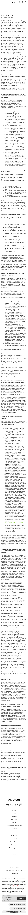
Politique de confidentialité (14, 861)
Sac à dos (14, 819)
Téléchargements (14, 848)
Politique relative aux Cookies (14, 870)
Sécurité (14, 822)
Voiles (14, 810)
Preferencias (7, 901)
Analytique (6, 899)
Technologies (14, 842)
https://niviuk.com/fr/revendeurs (14, 522)
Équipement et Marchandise (14, 825)
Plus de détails (21, 898)
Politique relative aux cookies (18, 885)
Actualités (14, 851)
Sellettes (14, 816)
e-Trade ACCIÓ (14, 873)
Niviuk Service (14, 839)
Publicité (13, 899)
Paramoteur (14, 813)
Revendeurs (14, 829)
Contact (14, 854)
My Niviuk (14, 836)
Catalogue (14, 845)
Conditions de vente (14, 864)
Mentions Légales (14, 867)
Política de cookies (8, 897)
